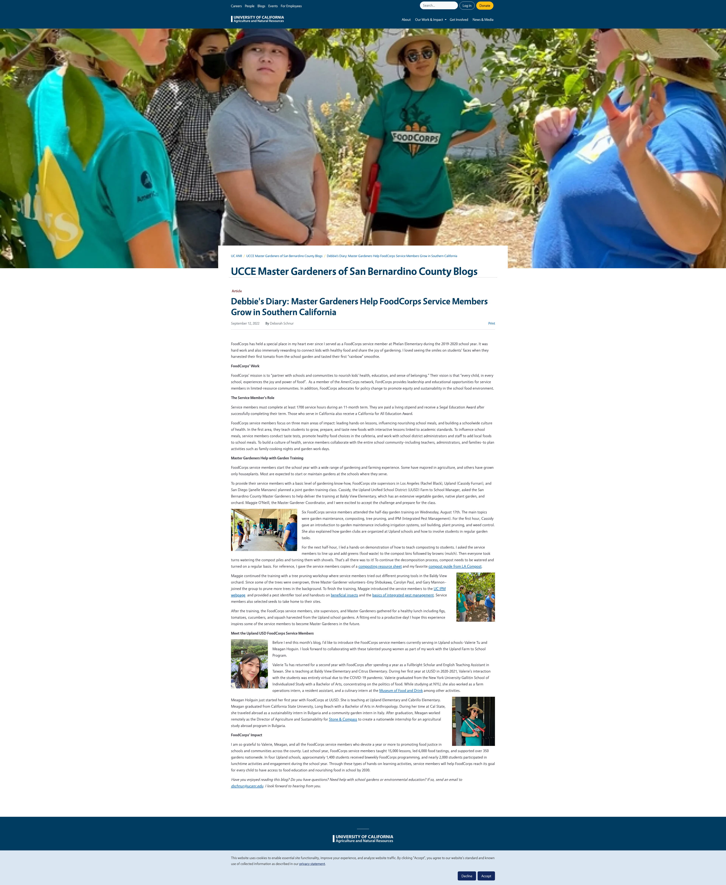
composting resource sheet (380, 566)
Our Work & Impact (429, 19)
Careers (236, 6)
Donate (484, 5)
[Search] (455, 5)
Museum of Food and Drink (401, 690)
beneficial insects (344, 595)
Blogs (261, 6)
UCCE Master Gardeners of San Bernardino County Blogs (284, 256)
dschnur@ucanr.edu (247, 785)
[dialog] (363, 867)
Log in (467, 5)
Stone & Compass (343, 719)
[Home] (257, 19)
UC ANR (236, 256)
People (249, 6)
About (406, 19)
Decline (467, 876)
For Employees (291, 6)
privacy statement (312, 863)
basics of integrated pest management (403, 595)
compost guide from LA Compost (455, 566)
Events (273, 6)
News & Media (483, 19)
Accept (486, 876)
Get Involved (459, 19)
